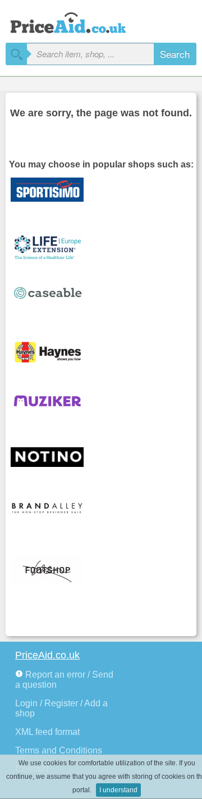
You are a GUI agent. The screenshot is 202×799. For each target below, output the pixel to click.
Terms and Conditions (58, 750)
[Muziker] (55, 409)
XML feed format (47, 732)
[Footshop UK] (55, 571)
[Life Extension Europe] (55, 247)
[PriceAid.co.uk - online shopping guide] (79, 21)
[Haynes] (55, 355)
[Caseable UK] (55, 301)
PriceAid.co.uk (47, 655)
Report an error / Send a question (64, 679)
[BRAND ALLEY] (55, 517)
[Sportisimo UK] (55, 193)
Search (175, 54)
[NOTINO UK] (55, 463)
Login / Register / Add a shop (61, 708)
